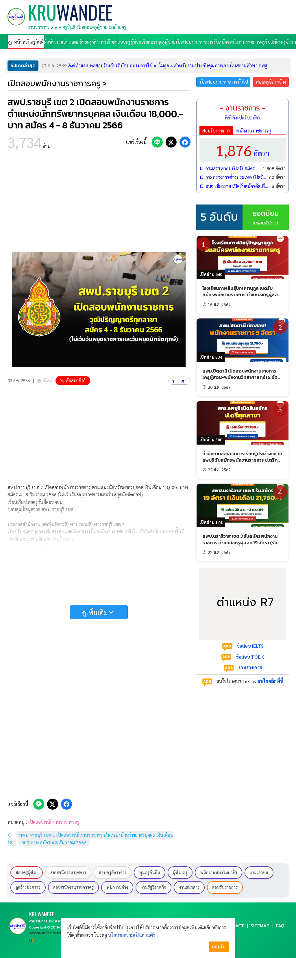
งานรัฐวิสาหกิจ (153, 887)
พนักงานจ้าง (117, 887)
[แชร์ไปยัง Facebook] (185, 142)
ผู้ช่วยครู (180, 872)
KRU (41, 914)
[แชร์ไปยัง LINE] (157, 142)
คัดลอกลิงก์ (76, 380)
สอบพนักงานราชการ (68, 872)
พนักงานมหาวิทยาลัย (218, 872)
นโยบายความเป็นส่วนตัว (131, 935)
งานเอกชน (259, 872)
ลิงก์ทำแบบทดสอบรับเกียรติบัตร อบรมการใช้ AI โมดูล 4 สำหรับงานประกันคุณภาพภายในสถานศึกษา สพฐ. (154, 65)
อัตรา (242, 150)
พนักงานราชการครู (254, 131)
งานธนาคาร (189, 887)
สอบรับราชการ (216, 131)
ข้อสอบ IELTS (250, 646)
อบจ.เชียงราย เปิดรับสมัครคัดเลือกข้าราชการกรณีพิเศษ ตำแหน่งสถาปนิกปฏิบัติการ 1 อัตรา (237, 186)
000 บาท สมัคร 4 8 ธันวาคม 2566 (53, 842)
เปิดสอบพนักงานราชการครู (53, 822)
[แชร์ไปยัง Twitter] (171, 142)
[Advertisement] (99, 202)
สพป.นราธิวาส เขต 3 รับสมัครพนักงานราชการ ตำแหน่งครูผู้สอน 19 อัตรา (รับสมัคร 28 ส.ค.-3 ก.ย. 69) (240, 542)
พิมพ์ (48, 380)
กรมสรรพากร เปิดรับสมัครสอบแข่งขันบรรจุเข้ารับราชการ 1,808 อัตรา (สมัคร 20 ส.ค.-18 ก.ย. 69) (233, 168)
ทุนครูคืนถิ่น (149, 872)
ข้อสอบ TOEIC (250, 657)
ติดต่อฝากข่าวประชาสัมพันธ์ (51, 933)
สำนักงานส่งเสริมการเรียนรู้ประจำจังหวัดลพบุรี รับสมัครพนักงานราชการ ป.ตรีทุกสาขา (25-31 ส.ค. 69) (242, 460)
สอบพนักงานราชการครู (73, 887)
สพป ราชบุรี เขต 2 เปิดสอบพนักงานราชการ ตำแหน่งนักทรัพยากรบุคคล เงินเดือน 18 (90, 838)
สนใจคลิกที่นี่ (270, 681)
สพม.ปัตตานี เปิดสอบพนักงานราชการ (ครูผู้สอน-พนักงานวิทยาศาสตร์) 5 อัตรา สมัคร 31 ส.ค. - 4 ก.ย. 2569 (242, 377)
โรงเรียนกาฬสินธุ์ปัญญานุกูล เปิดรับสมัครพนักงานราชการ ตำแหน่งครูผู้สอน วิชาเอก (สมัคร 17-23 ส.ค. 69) (241, 295)
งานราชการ (250, 667)
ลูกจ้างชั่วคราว (28, 887)
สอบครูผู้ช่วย (27, 872)
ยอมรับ (218, 947)
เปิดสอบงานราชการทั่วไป (224, 82)
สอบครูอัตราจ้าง (271, 82)
